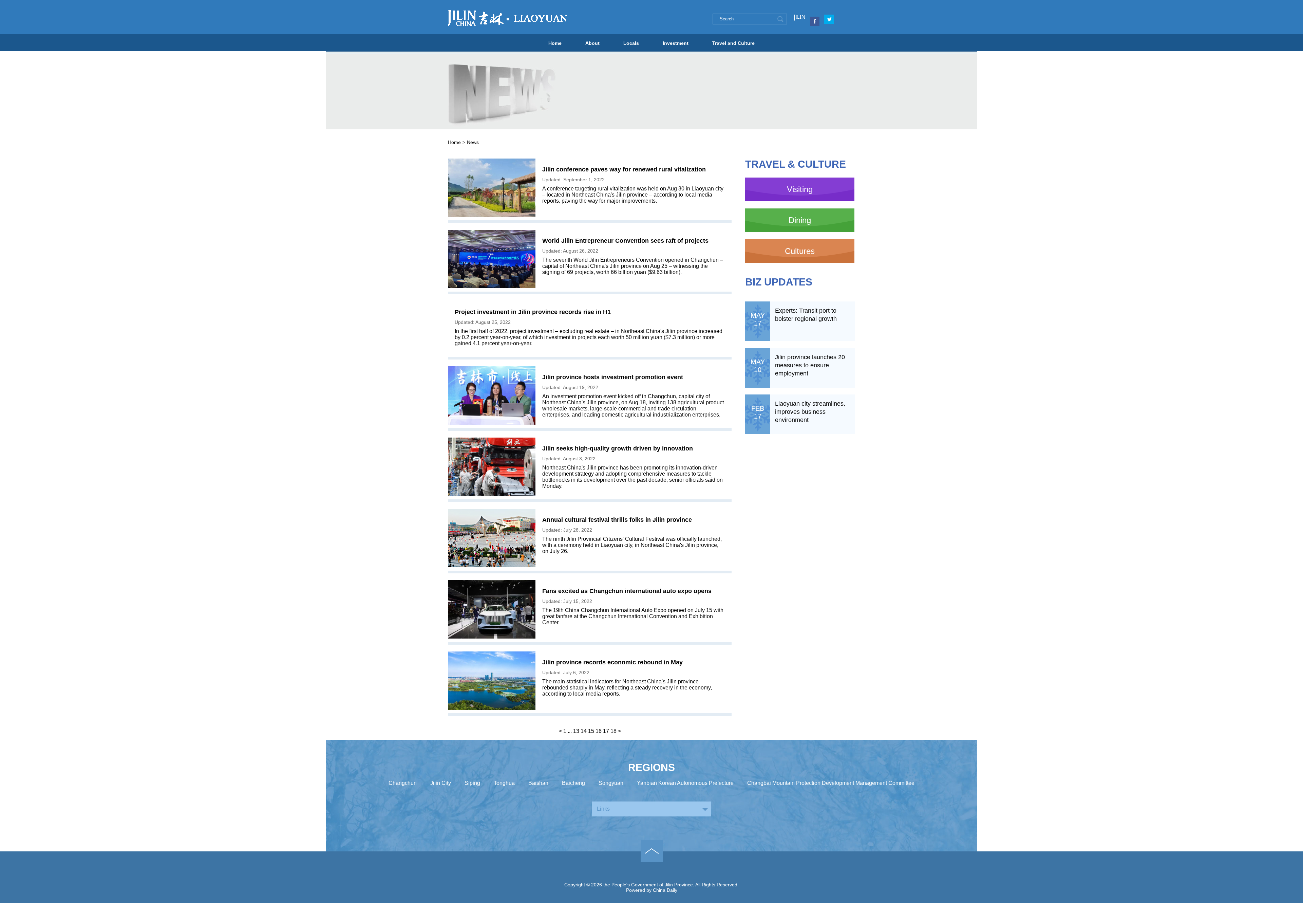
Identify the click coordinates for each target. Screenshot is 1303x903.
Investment (675, 43)
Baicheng (573, 783)
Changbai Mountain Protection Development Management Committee (830, 783)
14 (584, 731)
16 (599, 731)
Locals (631, 43)
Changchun (403, 783)
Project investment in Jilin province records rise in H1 (533, 312)
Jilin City (440, 783)
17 (606, 731)
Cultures (800, 251)
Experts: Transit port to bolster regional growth (806, 314)
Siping (472, 783)
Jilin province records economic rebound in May (612, 662)
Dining (800, 220)
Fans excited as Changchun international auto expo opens (627, 591)
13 (576, 731)
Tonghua (504, 783)
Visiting (800, 189)
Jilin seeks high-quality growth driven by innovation (617, 448)
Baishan (538, 783)
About (592, 43)
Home (555, 43)
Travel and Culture (733, 43)
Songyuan (611, 783)
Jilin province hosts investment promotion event (612, 377)
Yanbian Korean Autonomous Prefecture (685, 783)
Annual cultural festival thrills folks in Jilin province (617, 519)
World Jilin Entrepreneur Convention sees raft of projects (625, 240)
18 (613, 731)
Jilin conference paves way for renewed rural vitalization (624, 169)
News (473, 142)
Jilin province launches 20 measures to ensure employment (810, 365)
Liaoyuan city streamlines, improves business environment (810, 411)
